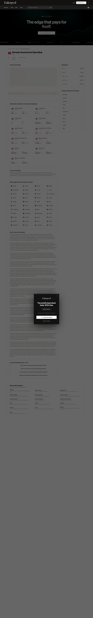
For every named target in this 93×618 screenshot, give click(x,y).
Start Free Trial (80, 2)
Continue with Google (47, 317)
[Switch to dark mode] (88, 3)
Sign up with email (46, 320)
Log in (74, 2)
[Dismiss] (57, 296)
